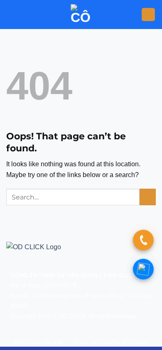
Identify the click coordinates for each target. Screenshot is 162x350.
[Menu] (148, 15)
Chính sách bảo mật (38, 342)
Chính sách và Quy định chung (111, 342)
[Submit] (148, 197)
